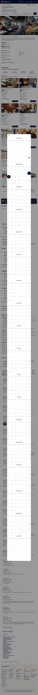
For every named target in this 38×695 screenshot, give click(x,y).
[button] (29, 143)
